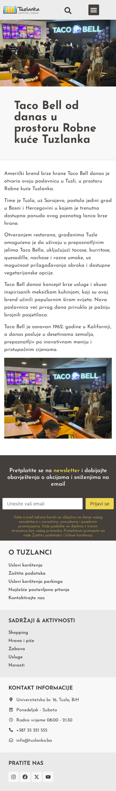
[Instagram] (13, 777)
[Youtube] (48, 777)
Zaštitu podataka (47, 535)
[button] (93, 10)
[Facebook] (25, 777)
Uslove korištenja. (79, 535)
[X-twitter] (37, 777)
